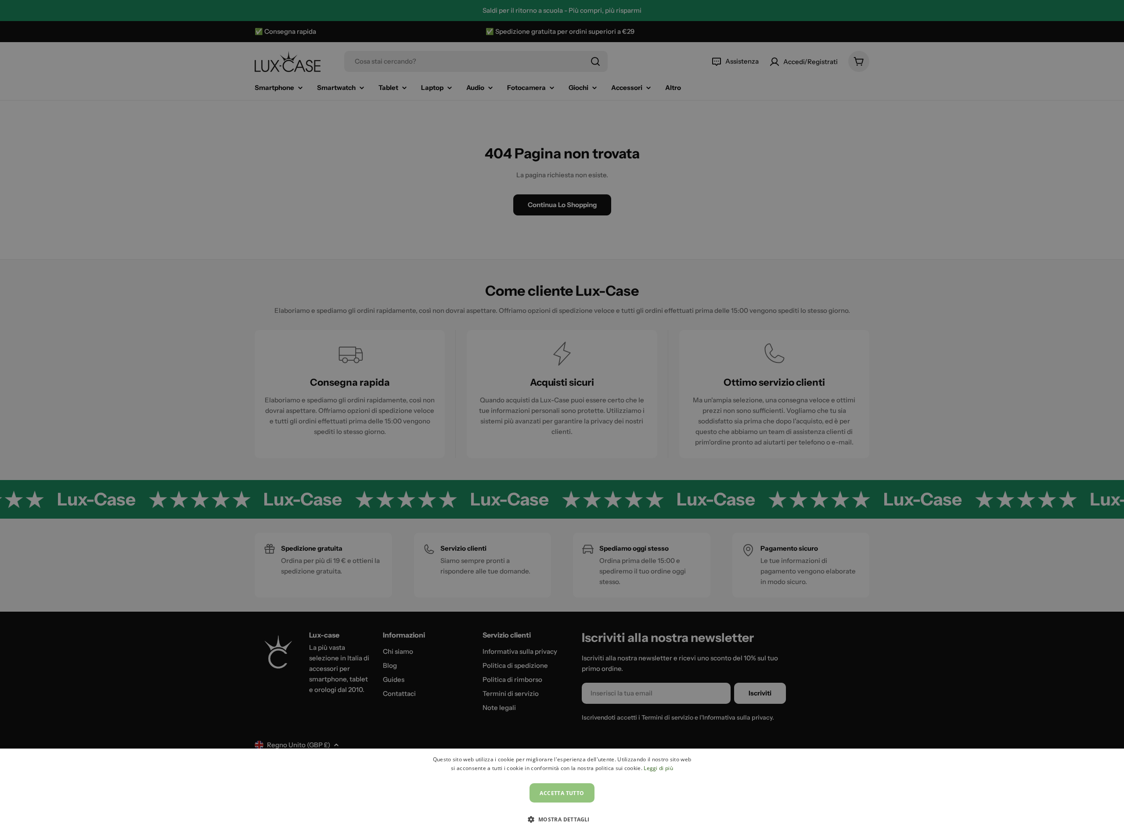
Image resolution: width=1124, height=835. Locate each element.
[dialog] (562, 792)
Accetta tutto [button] (562, 793)
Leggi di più (658, 768)
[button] (561, 819)
